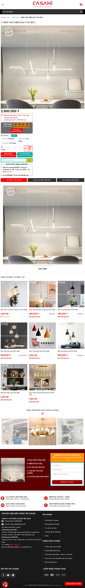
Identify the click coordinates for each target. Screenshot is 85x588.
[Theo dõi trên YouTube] (8, 575)
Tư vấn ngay (25, 154)
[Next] (81, 431)
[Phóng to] (81, 106)
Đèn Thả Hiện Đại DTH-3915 (68, 310)
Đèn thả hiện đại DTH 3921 (10, 393)
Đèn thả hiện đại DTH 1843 (67, 351)
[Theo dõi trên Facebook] (3, 575)
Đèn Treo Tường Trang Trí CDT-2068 (14, 310)
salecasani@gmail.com (18, 524)
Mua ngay (9, 154)
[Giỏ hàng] (81, 4)
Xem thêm (42, 269)
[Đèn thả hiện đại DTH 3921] (14, 377)
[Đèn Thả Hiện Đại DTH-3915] (71, 294)
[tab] (14, 180)
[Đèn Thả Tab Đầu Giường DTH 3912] (42, 294)
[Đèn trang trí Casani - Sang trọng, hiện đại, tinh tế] (42, 4)
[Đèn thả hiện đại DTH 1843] (71, 336)
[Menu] (3, 4)
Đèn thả (15, 17)
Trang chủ (5, 17)
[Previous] (4, 431)
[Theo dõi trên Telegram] (13, 575)
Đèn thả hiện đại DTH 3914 (10, 351)
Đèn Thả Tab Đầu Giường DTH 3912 (42, 310)
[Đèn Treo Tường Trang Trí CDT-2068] (14, 294)
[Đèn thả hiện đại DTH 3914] (14, 336)
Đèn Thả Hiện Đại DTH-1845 (39, 351)
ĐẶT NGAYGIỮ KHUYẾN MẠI (16, 130)
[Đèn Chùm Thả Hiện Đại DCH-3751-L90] (42, 377)
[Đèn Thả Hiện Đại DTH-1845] (42, 336)
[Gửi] (81, 12)
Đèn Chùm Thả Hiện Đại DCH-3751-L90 (42, 394)
